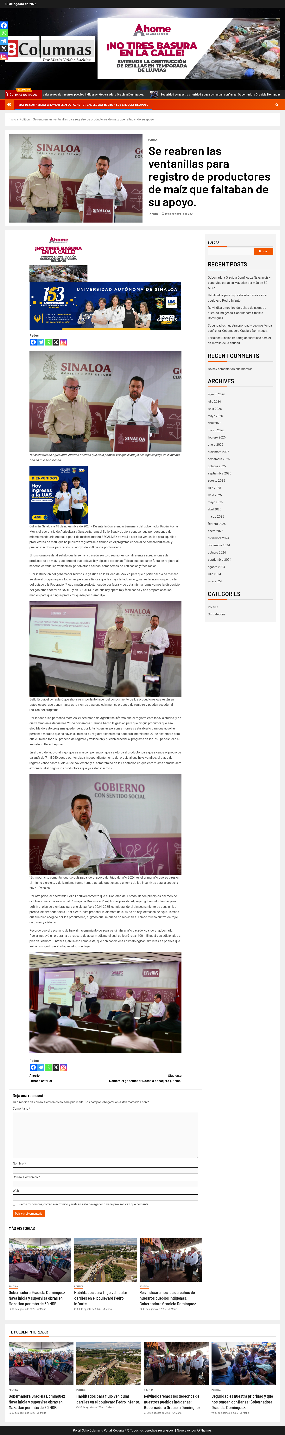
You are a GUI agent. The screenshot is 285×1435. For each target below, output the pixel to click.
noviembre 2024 (219, 545)
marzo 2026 (216, 430)
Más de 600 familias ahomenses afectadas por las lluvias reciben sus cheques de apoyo (83, 104)
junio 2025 (215, 495)
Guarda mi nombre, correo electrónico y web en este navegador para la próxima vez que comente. (83, 1204)
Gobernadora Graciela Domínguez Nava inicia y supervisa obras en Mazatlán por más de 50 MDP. (37, 1298)
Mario (155, 213)
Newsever (184, 1430)
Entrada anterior (40, 1078)
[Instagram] (63, 342)
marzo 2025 (216, 516)
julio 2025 (214, 488)
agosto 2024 (216, 567)
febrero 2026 (217, 437)
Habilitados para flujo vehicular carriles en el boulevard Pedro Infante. (100, 1298)
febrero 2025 (217, 524)
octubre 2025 (217, 466)
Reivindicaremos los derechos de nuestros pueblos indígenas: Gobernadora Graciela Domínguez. (168, 1298)
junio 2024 (215, 581)
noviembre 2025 (219, 459)
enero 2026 (215, 444)
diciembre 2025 (218, 452)
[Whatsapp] (48, 342)
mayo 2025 (215, 502)
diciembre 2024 (218, 538)
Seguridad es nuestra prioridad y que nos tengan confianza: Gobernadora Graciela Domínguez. (135, 94)
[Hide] (1, 63)
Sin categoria (216, 614)
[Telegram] (40, 342)
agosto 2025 (216, 480)
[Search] (276, 104)
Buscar (213, 242)
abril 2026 (214, 423)
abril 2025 (214, 509)
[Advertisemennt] (189, 48)
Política (152, 140)
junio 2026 (215, 409)
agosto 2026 (216, 394)
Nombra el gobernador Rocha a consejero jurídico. (145, 1078)
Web (16, 1191)
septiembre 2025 (219, 473)
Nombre (19, 1163)
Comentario (21, 1108)
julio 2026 (214, 401)
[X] (56, 342)
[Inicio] (9, 105)
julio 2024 (214, 574)
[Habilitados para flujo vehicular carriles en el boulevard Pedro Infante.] (105, 1260)
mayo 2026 (215, 416)
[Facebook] (33, 342)
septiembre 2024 (219, 559)
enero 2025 (215, 531)
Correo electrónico (26, 1177)
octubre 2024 (217, 552)
